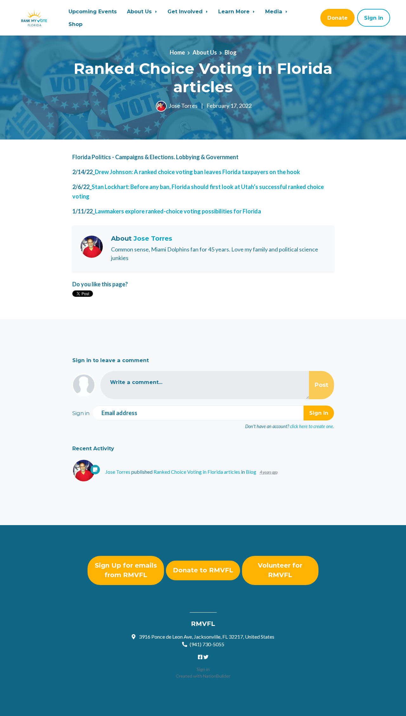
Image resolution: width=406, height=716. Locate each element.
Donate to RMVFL (203, 570)
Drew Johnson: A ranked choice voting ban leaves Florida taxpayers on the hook (197, 171)
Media (274, 11)
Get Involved (185, 11)
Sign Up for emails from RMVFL (126, 570)
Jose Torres (183, 105)
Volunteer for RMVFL (280, 570)
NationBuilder (216, 676)
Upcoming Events (93, 11)
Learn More (234, 11)
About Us (140, 11)
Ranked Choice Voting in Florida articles (197, 472)
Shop (75, 24)
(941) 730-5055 (207, 644)
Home (177, 52)
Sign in (203, 669)
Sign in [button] (373, 18)
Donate (337, 18)
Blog (231, 52)
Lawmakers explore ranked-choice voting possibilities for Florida (178, 211)
